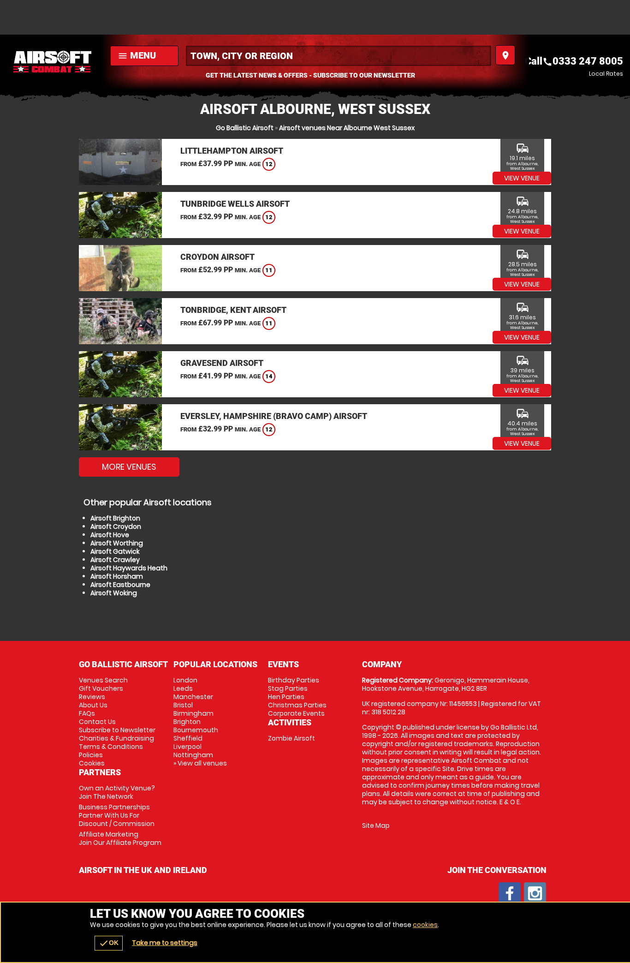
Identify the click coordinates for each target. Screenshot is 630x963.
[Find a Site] (338, 55)
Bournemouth (195, 730)
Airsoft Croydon (115, 526)
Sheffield (187, 738)
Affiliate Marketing (120, 838)
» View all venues (200, 763)
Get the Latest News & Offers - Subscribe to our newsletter (310, 75)
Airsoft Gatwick (115, 551)
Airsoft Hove (109, 534)
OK (109, 943)
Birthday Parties (293, 680)
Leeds (183, 688)
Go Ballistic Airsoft (244, 127)
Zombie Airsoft (291, 738)
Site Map (376, 825)
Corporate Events (296, 713)
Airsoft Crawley (115, 559)
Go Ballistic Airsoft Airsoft (52, 62)
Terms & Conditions (111, 746)
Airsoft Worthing (116, 543)
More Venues (129, 467)
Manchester (193, 696)
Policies (91, 755)
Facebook (509, 893)
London (185, 680)
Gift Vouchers (101, 688)
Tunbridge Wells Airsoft (235, 204)
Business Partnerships (117, 815)
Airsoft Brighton (115, 518)
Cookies (92, 763)
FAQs (87, 713)
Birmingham (193, 713)
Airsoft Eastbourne (120, 584)
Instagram (535, 893)
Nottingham (193, 755)
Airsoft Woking (113, 593)
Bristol (183, 705)
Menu (137, 55)
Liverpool (187, 746)
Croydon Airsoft (217, 257)
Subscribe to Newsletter (117, 730)
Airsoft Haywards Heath (128, 568)
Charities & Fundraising (116, 738)
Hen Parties (286, 696)
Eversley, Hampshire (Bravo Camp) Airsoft (273, 416)
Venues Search (103, 680)
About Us (93, 705)
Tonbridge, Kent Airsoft (233, 310)
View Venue (522, 178)
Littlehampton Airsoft (231, 151)
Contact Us (97, 721)
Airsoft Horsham (116, 576)
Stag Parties (288, 688)
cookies (425, 924)
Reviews (92, 696)
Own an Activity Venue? (117, 792)
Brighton (187, 721)
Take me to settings (164, 942)
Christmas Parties (297, 705)
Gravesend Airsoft (221, 363)
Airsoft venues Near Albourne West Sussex (347, 127)
